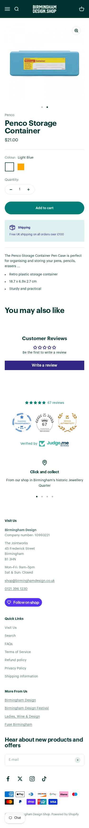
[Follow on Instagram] (32, 779)
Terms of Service (18, 652)
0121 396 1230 (16, 589)
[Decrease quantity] (11, 189)
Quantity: (12, 180)
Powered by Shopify (65, 814)
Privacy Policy (15, 668)
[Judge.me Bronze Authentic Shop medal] (67, 422)
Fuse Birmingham (18, 724)
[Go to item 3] (47, 496)
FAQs (9, 644)
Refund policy (15, 660)
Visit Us (11, 627)
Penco (9, 115)
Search (10, 636)
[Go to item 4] (52, 496)
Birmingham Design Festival (27, 708)
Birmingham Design (20, 700)
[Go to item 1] (42, 107)
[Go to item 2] (47, 107)
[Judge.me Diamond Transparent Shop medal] (21, 422)
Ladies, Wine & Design (22, 716)
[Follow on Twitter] (20, 779)
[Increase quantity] (28, 189)
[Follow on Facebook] (8, 779)
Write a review (44, 365)
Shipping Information (21, 676)
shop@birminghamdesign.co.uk (30, 581)
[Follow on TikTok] (44, 779)
